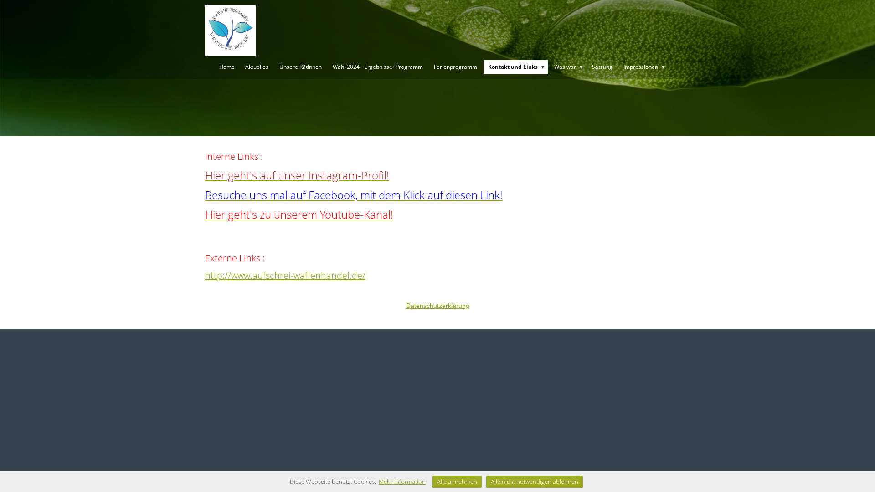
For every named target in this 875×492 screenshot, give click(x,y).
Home (227, 67)
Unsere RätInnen (300, 67)
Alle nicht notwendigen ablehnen (534, 481)
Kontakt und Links (516, 67)
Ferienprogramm (455, 67)
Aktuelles (256, 67)
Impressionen (644, 67)
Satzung (602, 67)
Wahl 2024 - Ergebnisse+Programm (378, 67)
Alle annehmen (457, 481)
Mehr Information (402, 481)
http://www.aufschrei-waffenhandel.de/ (285, 275)
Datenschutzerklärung (437, 305)
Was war (568, 67)
